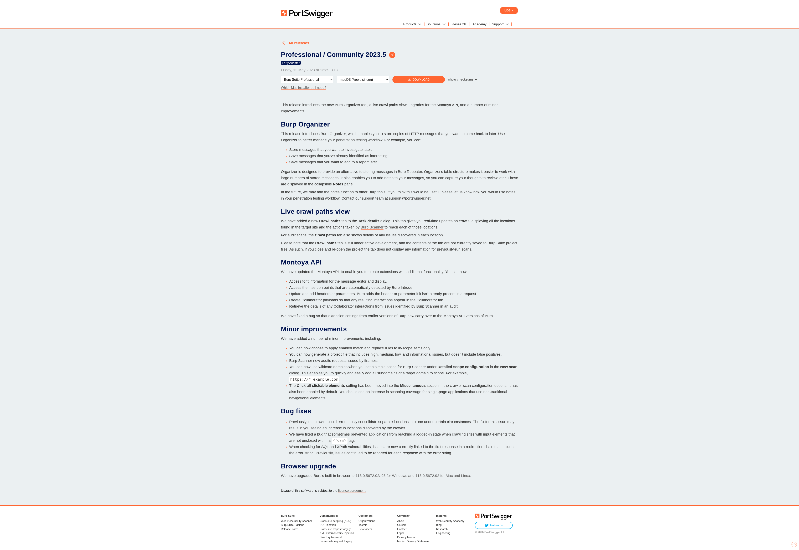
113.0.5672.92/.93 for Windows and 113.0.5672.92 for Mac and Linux (413, 476)
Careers (402, 524)
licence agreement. (352, 490)
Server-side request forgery (336, 541)
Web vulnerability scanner (296, 521)
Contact (402, 529)
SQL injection (328, 524)
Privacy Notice (406, 537)
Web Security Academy (450, 521)
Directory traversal (331, 537)
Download (420, 79)
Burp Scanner (372, 227)
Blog (439, 524)
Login (509, 10)
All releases (298, 43)
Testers (363, 524)
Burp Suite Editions (292, 524)
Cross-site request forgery (335, 529)
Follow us (496, 525)
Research (442, 529)
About (400, 521)
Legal (400, 533)
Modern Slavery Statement (413, 541)
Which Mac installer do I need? (303, 87)
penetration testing (351, 140)
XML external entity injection (337, 533)
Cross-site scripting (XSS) (335, 521)
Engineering (443, 533)
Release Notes (290, 529)
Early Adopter (291, 63)
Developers (365, 529)
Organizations (367, 521)
